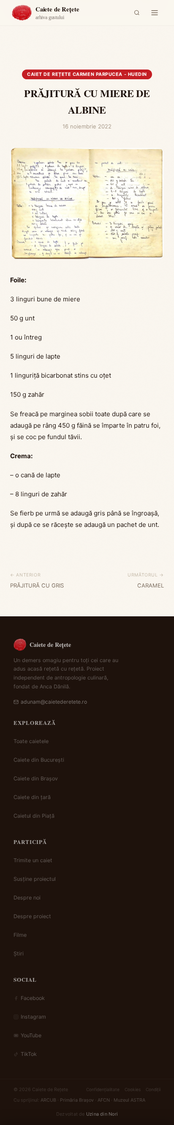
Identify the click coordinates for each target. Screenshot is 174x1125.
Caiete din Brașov (36, 778)
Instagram (33, 1017)
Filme (20, 935)
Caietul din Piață (34, 816)
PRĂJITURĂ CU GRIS (37, 585)
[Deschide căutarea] (136, 12)
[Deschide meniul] (154, 12)
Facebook (33, 998)
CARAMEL (150, 585)
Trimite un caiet (33, 860)
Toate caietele (31, 741)
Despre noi (27, 897)
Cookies (133, 1089)
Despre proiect (32, 916)
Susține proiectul (35, 879)
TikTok (29, 1054)
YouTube (31, 1035)
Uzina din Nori (102, 1114)
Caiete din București (39, 760)
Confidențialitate (103, 1089)
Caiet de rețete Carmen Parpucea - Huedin (87, 74)
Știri (19, 953)
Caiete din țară (32, 797)
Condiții (153, 1089)
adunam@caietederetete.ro (54, 702)
